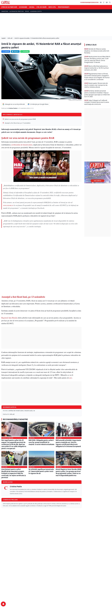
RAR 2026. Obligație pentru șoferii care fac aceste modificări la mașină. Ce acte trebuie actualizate (41, 442)
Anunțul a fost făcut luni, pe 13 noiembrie (17, 123)
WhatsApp (26, 51)
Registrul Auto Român (9, 318)
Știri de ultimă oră (9, 7)
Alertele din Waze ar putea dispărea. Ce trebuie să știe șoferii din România (96, 51)
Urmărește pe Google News (39, 104)
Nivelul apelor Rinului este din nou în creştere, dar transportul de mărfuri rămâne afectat (96, 85)
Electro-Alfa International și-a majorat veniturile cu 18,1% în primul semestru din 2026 (96, 68)
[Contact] (101, 2)
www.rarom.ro (8, 205)
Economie (23, 7)
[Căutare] (110, 2)
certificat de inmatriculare (16, 410)
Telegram (16, 51)
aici (70, 378)
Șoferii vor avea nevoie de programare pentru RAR (20, 119)
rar (34, 410)
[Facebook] (103, 2)
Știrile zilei (91, 45)
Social (31, 7)
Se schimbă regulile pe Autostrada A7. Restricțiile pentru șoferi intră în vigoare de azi (41, 471)
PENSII (27, 11)
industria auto (28, 410)
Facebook (6, 51)
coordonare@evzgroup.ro (89, 2)
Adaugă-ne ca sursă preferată (15, 104)
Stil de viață (41, 7)
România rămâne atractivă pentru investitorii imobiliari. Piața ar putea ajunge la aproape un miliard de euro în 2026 (97, 94)
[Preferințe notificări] (3, 604)
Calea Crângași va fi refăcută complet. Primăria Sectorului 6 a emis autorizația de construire (96, 102)
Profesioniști (63, 7)
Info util (52, 7)
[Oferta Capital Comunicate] (97, 172)
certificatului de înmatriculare (21, 145)
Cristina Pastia (12, 108)
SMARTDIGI (4, 11)
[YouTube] (107, 2)
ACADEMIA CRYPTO (36, 11)
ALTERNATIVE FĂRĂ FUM (17, 11)
